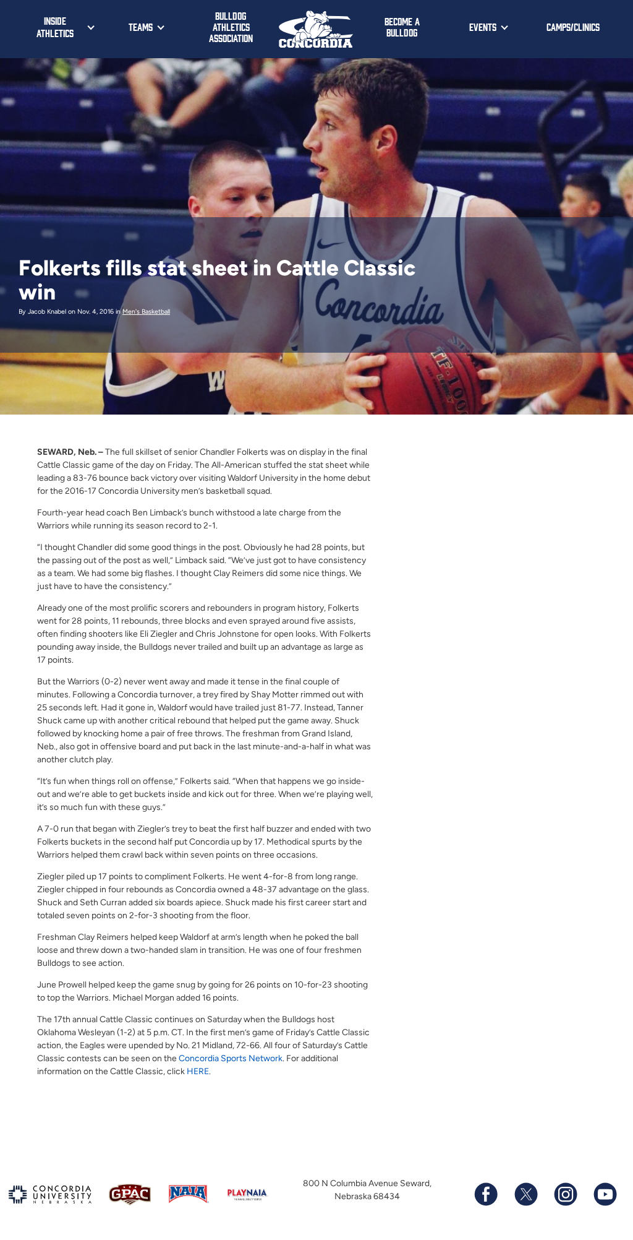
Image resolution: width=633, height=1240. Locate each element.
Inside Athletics (55, 26)
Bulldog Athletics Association (231, 26)
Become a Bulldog (402, 26)
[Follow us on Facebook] (486, 1194)
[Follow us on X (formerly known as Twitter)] (525, 1194)
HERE (198, 1071)
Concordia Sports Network (231, 1058)
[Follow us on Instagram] (565, 1194)
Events (482, 26)
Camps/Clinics (573, 26)
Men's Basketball (146, 312)
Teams (141, 26)
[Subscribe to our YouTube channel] (604, 1194)
